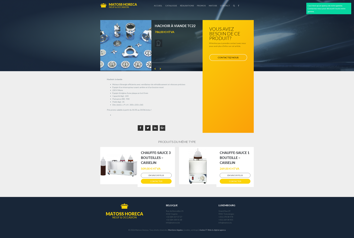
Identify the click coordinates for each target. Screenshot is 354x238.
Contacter (156, 181)
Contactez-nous (228, 57)
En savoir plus (156, 175)
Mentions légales (175, 230)
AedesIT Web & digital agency (212, 230)
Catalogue (171, 5)
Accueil (158, 5)
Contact (225, 5)
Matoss (213, 5)
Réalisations (187, 5)
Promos (201, 5)
